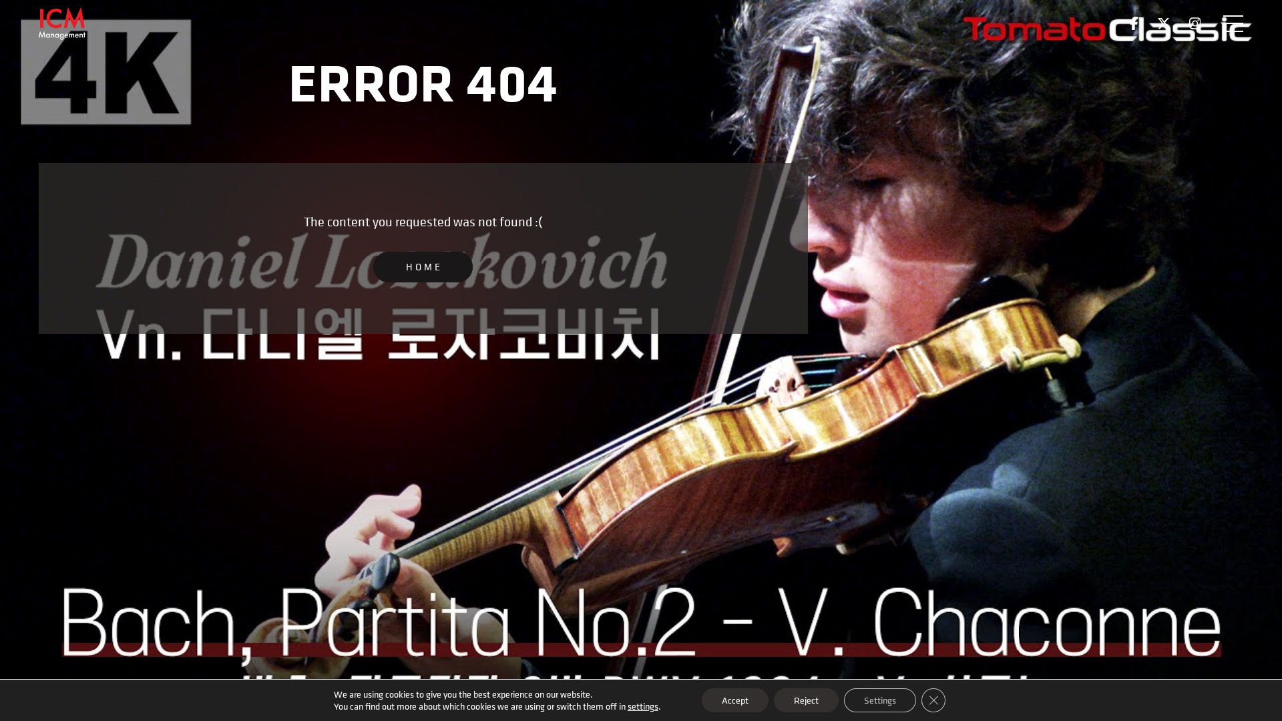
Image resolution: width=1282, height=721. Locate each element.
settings (643, 706)
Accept (735, 700)
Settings (880, 700)
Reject (806, 700)
